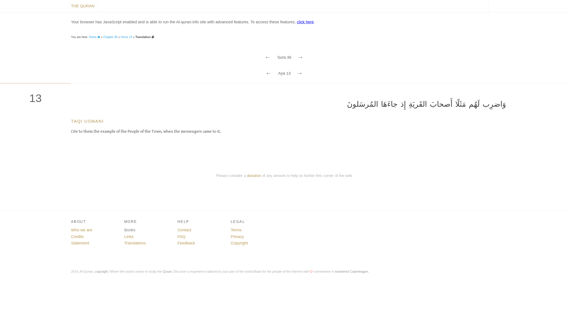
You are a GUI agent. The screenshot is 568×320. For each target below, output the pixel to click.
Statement (80, 243)
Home (93, 37)
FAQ (181, 236)
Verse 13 (126, 37)
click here (305, 22)
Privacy (237, 236)
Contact (184, 230)
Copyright (239, 243)
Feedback (186, 243)
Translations (135, 243)
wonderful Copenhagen (351, 271)
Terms (236, 230)
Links (129, 236)
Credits (77, 236)
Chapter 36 (110, 37)
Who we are (81, 230)
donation (254, 176)
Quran (167, 271)
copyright (101, 271)
